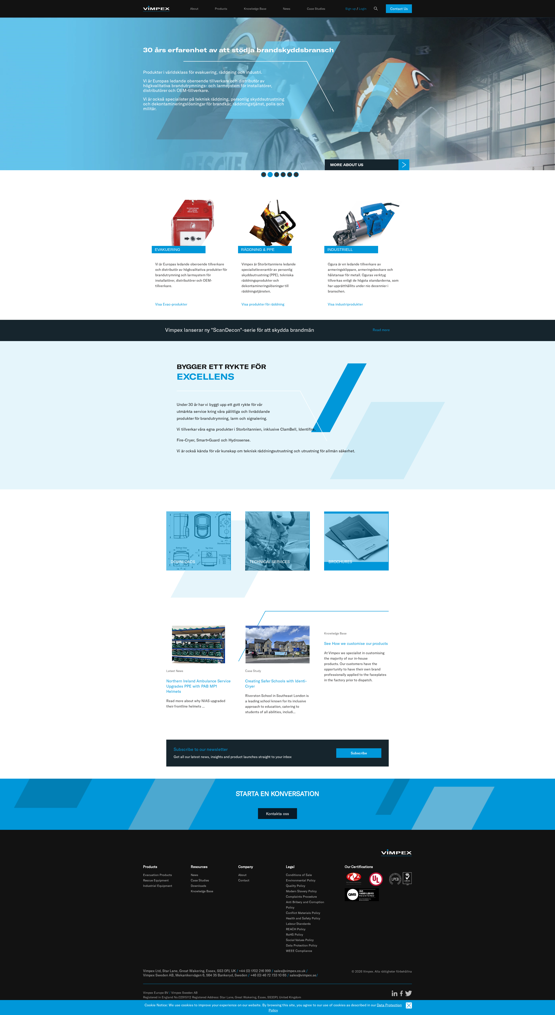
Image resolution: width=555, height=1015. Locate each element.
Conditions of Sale (299, 875)
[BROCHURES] (356, 541)
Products (221, 9)
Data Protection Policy (301, 945)
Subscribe (359, 753)
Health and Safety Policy (303, 918)
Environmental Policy (300, 880)
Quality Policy (295, 886)
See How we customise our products (356, 643)
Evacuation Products (157, 875)
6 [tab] (296, 174)
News (286, 9)
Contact (243, 880)
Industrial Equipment (157, 886)
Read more (381, 330)
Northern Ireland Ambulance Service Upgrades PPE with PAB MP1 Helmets (198, 686)
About (194, 9)
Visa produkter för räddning (263, 304)
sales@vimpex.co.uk (289, 971)
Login (362, 9)
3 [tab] (276, 174)
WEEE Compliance (299, 951)
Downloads (198, 886)
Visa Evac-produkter (171, 304)
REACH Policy (295, 929)
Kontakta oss (277, 813)
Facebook (401, 993)
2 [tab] (270, 174)
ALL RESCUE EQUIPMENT (389, 165)
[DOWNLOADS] (198, 541)
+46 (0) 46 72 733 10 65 (268, 975)
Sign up (350, 9)
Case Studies (316, 9)
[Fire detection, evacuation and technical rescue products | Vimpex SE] (156, 9)
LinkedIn (394, 993)
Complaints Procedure (301, 896)
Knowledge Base (255, 9)
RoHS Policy (294, 934)
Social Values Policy (300, 940)
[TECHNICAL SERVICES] (277, 541)
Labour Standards (298, 923)
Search (376, 9)
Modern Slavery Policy (301, 891)
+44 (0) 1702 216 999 (255, 971)
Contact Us (399, 9)
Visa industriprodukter (345, 304)
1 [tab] (263, 174)
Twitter (408, 993)
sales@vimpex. (301, 975)
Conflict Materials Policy (303, 913)
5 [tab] (289, 174)
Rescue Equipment (156, 880)
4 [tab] (283, 174)
